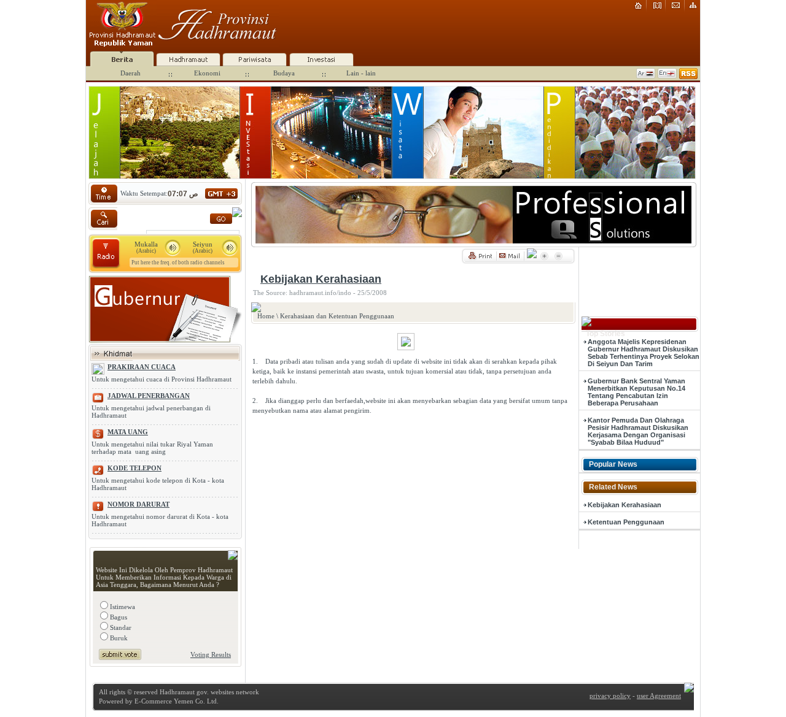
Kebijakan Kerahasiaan (624, 504)
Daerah (130, 73)
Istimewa (121, 606)
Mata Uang (127, 431)
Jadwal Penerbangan (148, 395)
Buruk (118, 638)
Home (265, 316)
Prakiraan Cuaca (141, 366)
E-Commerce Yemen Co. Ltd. (176, 701)
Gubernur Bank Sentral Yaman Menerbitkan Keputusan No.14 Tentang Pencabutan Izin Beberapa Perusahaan (636, 392)
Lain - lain (361, 73)
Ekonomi (207, 73)
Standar (119, 627)
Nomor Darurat (138, 504)
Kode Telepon (134, 468)
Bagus (117, 617)
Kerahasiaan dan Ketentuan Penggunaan (337, 316)
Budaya (284, 73)
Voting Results (210, 654)
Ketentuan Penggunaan (626, 522)
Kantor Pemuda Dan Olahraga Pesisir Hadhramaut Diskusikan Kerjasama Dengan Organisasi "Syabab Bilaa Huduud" (638, 431)
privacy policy (610, 695)
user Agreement (659, 695)
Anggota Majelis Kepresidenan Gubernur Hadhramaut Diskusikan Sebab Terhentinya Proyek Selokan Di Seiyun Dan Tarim (643, 352)
